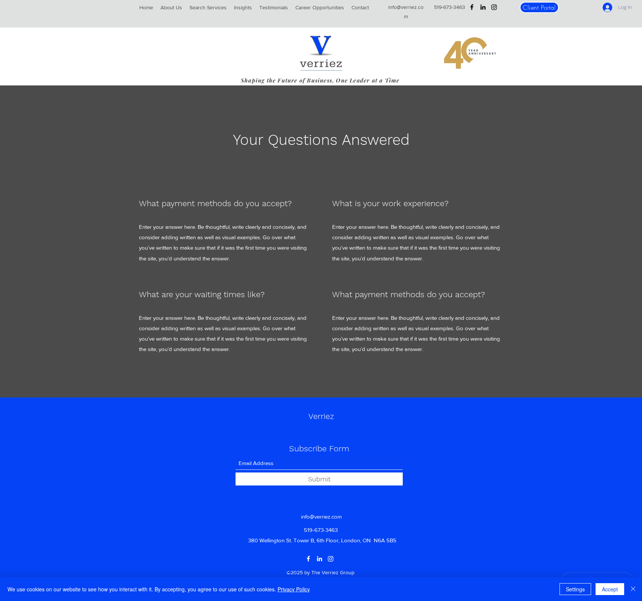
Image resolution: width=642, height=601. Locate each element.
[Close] (633, 589)
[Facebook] (472, 7)
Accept (610, 589)
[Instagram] (494, 7)
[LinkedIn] (483, 7)
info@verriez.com (321, 516)
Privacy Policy (294, 589)
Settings (575, 589)
